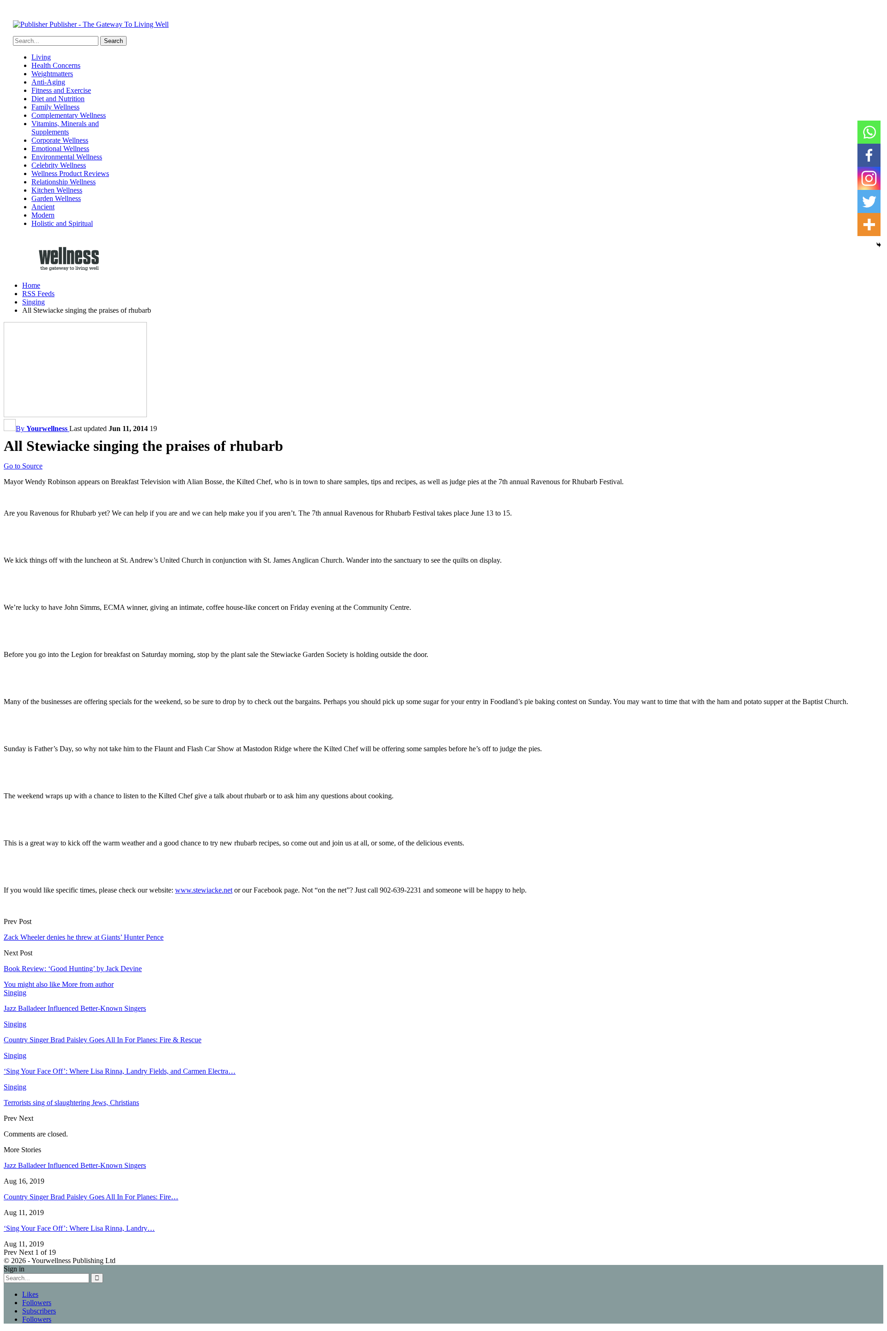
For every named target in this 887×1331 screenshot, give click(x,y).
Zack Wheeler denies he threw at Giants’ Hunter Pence (84, 937)
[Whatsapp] (869, 132)
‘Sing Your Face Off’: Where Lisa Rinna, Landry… (79, 1228)
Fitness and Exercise (61, 90)
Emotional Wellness (60, 148)
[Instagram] (869, 178)
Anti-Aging (48, 82)
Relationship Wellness (63, 182)
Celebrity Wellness (58, 165)
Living (41, 57)
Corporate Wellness (59, 140)
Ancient (43, 207)
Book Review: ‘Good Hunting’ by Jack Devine (73, 968)
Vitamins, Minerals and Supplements (65, 128)
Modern (43, 215)
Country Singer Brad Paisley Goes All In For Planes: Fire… (91, 1197)
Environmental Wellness (66, 157)
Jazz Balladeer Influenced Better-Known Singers (75, 1165)
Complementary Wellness (68, 115)
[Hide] (878, 245)
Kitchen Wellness (56, 190)
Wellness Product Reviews (70, 173)
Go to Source (23, 466)
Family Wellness (55, 107)
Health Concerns (55, 65)
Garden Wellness (56, 198)
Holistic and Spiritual (62, 223)
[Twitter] (869, 201)
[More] (869, 224)
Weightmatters (52, 74)
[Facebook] (869, 155)
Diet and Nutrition (58, 99)
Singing (15, 993)
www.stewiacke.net (203, 890)
